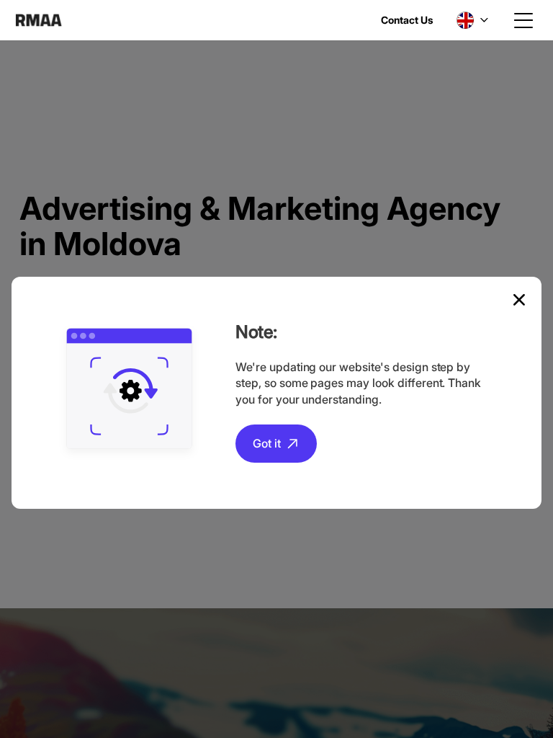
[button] (472, 20)
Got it (267, 443)
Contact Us (407, 20)
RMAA (39, 20)
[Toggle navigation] (523, 20)
